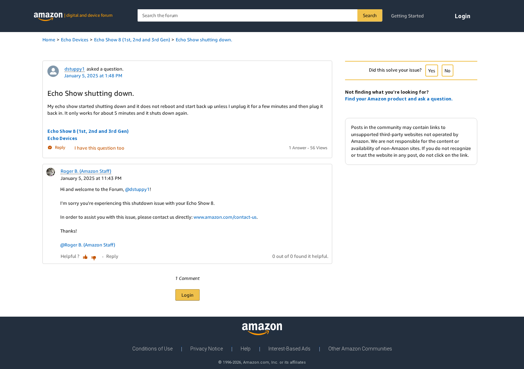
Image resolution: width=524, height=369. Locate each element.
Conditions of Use (152, 349)
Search (370, 15)
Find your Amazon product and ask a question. (399, 99)
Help (246, 349)
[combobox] (260, 15)
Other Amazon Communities (360, 349)
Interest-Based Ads (289, 349)
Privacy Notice (206, 349)
